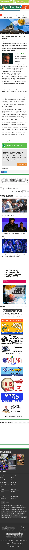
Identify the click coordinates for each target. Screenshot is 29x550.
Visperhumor (14, 498)
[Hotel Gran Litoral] (12, 326)
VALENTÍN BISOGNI (5, 517)
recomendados (20, 509)
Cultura (1, 486)
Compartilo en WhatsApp (14, 145)
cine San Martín (23, 517)
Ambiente (2, 475)
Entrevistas (2, 496)
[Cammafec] (12, 397)
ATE (7, 511)
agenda (3, 509)
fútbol (3, 515)
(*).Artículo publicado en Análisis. (10, 140)
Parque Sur (4, 511)
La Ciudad (13, 482)
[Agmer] (12, 410)
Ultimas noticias (14, 496)
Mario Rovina (8, 509)
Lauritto (17, 513)
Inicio (1, 17)
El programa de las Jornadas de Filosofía (19, 192)
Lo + (12, 502)
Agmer (21, 505)
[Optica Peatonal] (12, 349)
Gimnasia (12, 505)
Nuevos (7, 502)
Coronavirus (4, 507)
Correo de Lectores (4, 484)
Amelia (1, 477)
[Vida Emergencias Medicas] (12, 360)
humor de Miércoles (18, 511)
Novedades (13, 489)
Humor (12, 477)
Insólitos (13, 479)
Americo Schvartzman (6, 505)
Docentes (22, 513)
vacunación (23, 507)
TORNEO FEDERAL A (18, 515)
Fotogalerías (3, 498)
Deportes (2, 489)
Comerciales (3, 479)
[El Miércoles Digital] (14, 7)
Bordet (24, 511)
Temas (2, 502)
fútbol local (17, 517)
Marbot (3, 513)
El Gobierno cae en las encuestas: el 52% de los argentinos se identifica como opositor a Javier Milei (14, 235)
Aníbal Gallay (14, 509)
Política (5, 17)
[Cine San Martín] (12, 339)
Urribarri (7, 513)
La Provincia (13, 484)
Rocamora (9, 507)
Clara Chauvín (12, 513)
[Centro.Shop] (12, 313)
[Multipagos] (12, 371)
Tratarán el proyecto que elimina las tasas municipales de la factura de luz (10, 187)
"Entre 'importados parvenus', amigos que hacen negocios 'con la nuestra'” (14, 214)
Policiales (13, 491)
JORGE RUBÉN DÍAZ (16, 507)
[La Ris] (12, 384)
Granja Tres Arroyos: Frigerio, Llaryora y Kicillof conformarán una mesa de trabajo (14, 255)
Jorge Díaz (11, 511)
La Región (13, 486)
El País (1, 494)
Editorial (2, 491)
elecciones (11, 515)
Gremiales (13, 475)
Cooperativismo (3, 482)
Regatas (6, 515)
